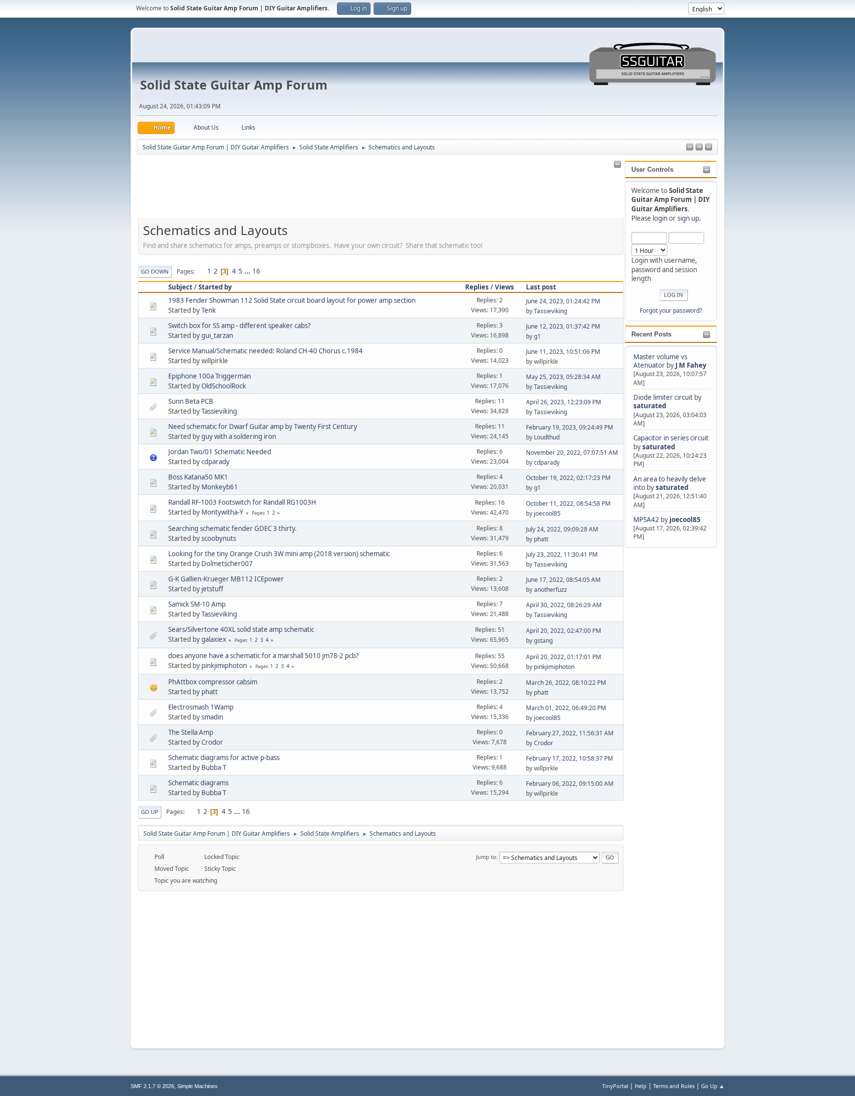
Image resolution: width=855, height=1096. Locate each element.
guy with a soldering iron (238, 436)
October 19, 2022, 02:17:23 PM (568, 478)
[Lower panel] (708, 147)
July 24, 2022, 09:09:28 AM (562, 529)
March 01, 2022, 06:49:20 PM (566, 708)
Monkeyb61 (219, 486)
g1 (537, 336)
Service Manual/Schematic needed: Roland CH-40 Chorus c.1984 (265, 350)
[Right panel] (690, 147)
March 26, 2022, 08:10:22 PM (566, 682)
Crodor (212, 742)
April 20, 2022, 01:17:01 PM (563, 657)
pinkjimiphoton (224, 665)
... (248, 271)
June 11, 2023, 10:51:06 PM (563, 351)
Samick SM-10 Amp (197, 604)
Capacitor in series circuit (671, 437)
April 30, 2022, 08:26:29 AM (564, 605)
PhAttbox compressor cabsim (212, 681)
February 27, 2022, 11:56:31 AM (570, 733)
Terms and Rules (674, 1086)
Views (504, 287)
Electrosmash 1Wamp (201, 707)
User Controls (652, 169)
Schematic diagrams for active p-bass (224, 757)
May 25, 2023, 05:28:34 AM (563, 377)
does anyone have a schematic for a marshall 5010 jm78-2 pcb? (263, 655)
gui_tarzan (217, 335)
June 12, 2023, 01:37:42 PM (563, 326)
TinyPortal (615, 1086)
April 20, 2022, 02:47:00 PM (563, 630)
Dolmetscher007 (227, 563)
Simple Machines (197, 1086)
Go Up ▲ (712, 1086)
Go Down (155, 271)
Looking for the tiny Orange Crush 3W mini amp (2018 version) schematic (279, 553)
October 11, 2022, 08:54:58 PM (568, 503)
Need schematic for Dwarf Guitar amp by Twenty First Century (262, 426)
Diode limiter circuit (663, 397)
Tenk (208, 310)
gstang (543, 640)
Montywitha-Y (222, 512)
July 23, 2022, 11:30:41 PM (562, 554)
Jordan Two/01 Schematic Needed (219, 451)
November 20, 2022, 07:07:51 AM (572, 452)
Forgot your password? (671, 310)
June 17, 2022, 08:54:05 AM (563, 579)
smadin (212, 717)
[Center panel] (699, 147)
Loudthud (547, 437)
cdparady (215, 461)
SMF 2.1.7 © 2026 (152, 1086)
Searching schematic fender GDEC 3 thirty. (232, 528)
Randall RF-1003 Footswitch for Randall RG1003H (242, 502)
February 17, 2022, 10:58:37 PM (569, 758)
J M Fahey (691, 365)
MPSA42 (647, 519)
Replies (477, 287)
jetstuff (212, 588)
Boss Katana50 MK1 (198, 477)
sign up (688, 218)
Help (641, 1086)
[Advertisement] (664, 698)
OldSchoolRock (223, 385)
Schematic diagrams (198, 782)
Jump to (486, 856)
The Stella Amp (190, 732)
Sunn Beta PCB (190, 401)
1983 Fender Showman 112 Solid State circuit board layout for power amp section (292, 300)
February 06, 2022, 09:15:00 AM (570, 783)
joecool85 (685, 519)
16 (256, 271)
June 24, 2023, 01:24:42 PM (563, 301)
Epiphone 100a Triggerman (209, 376)
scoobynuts (218, 538)
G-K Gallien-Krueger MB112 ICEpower (226, 578)
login (660, 218)
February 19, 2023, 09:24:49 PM (569, 427)
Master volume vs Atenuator (660, 361)
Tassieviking (550, 311)
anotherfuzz (550, 589)
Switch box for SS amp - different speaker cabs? (239, 325)
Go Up (149, 811)
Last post (541, 287)
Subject (180, 287)
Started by (215, 287)
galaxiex (213, 639)
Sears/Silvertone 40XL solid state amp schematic (241, 629)
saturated (649, 405)
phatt (541, 539)
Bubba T (213, 767)
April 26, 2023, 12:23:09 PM (563, 402)
